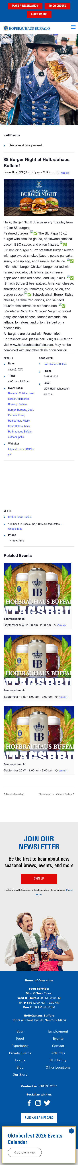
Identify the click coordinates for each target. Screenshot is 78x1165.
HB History (58, 1060)
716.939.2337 (48, 1086)
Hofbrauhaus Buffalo (20, 431)
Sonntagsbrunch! (15, 618)
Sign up (39, 878)
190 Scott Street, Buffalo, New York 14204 (39, 1020)
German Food (16, 415)
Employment (58, 1031)
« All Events (12, 135)
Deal (30, 409)
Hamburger (14, 420)
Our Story (20, 1075)
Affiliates (58, 1053)
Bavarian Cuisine (18, 393)
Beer (20, 1031)
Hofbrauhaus (22, 426)
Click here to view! (24, 1152)
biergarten (24, 398)
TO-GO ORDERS (57, 6)
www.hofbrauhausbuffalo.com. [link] (32, 344)
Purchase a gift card (39, 1117)
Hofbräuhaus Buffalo (27, 28)
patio (21, 437)
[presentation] (37, 588)
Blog (20, 1067)
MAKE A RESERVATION (25, 6)
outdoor (12, 437)
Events (20, 1060)
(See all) (65, 172)
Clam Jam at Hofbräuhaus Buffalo (55, 793)
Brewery (12, 404)
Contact (58, 1046)
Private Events (20, 1053)
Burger (12, 409)
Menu (73, 27)
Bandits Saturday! (15, 793)
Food (20, 1039)
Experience (19, 1046)
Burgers (21, 409)
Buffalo (23, 404)
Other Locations (58, 1067)
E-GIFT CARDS (39, 14)
